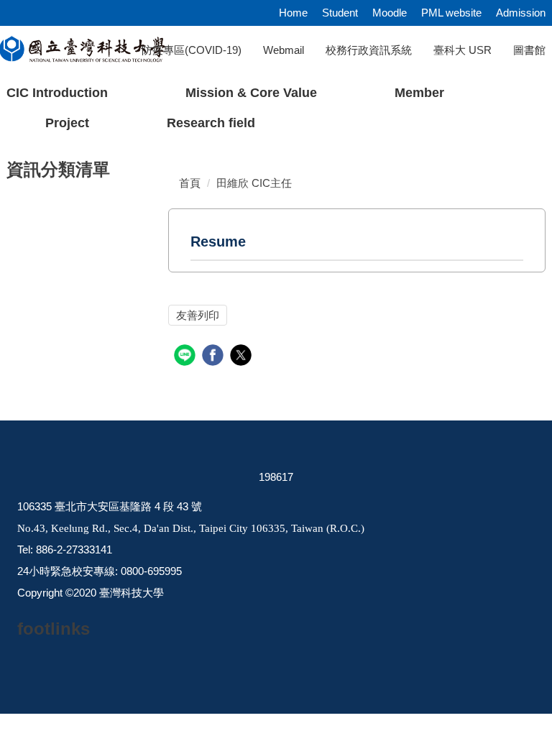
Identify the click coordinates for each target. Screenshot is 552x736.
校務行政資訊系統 (369, 50)
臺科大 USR (462, 50)
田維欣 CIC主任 (254, 183)
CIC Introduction (57, 93)
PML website (451, 12)
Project (67, 123)
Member (419, 93)
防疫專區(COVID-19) (192, 50)
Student (340, 12)
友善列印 (197, 315)
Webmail (283, 50)
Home (293, 12)
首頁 (190, 183)
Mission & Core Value (251, 93)
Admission (521, 12)
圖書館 (529, 50)
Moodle (389, 12)
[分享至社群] (186, 356)
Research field (211, 123)
